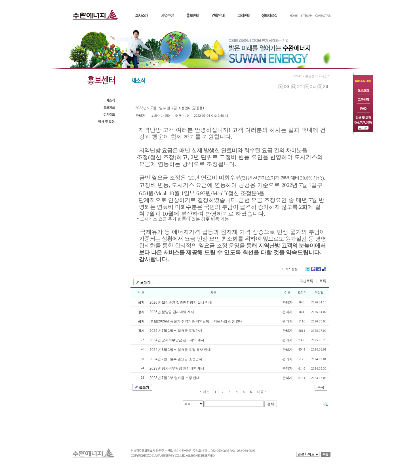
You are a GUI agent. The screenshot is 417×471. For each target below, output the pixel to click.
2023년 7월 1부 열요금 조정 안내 (174, 378)
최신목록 (306, 281)
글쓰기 (145, 282)
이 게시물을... (290, 269)
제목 (213, 292)
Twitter (308, 269)
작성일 (319, 292)
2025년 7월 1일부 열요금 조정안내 (175, 331)
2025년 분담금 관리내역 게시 (171, 312)
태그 (325, 404)
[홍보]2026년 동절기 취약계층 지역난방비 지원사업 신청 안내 (196, 321)
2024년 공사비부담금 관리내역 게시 (176, 340)
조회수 (302, 292)
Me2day (313, 269)
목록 (322, 281)
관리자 (140, 116)
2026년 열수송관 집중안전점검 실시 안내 (180, 303)
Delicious (324, 269)
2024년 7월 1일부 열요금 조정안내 (175, 359)
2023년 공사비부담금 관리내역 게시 (176, 368)
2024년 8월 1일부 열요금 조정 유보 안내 (180, 350)
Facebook (318, 269)
